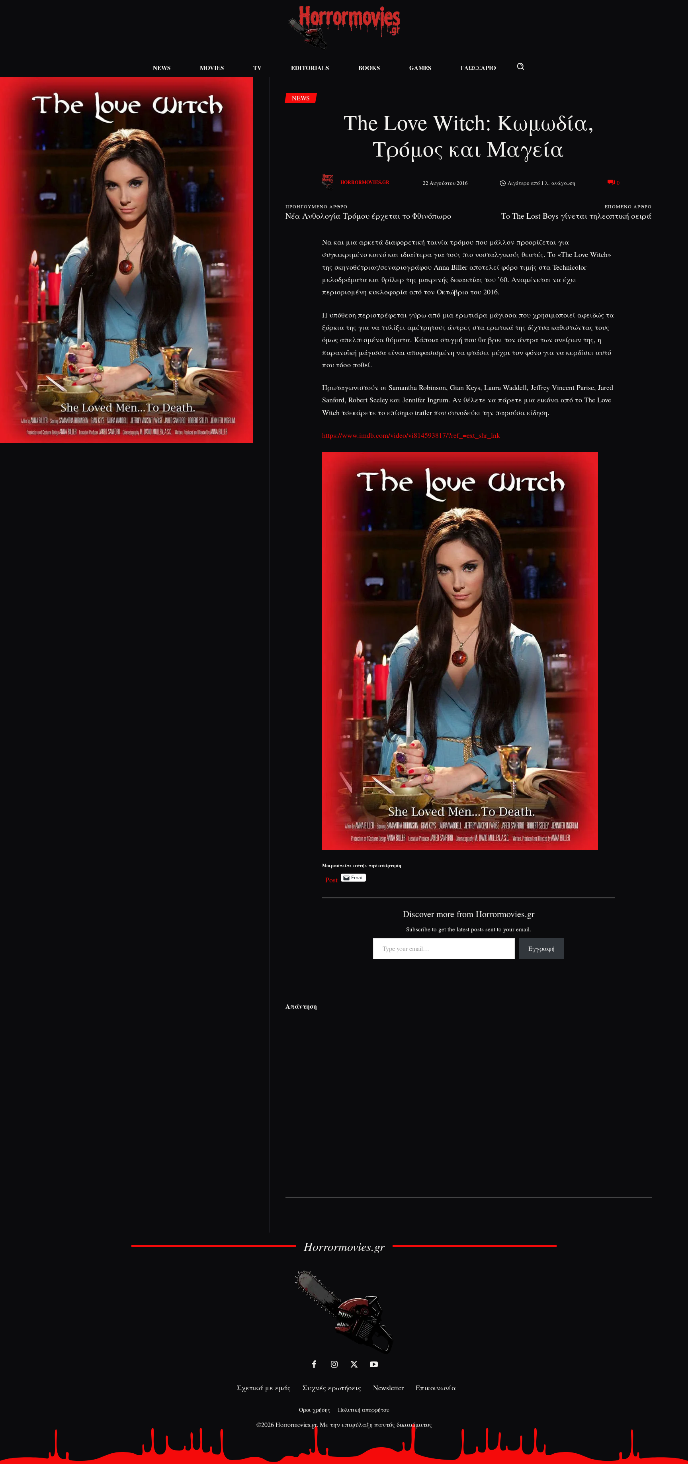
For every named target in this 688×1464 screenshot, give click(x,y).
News (301, 98)
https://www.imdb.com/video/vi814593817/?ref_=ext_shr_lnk (411, 435)
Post (331, 878)
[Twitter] (354, 1364)
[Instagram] (334, 1364)
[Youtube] (374, 1364)
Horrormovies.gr (364, 182)
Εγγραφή (541, 948)
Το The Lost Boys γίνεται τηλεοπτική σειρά (576, 215)
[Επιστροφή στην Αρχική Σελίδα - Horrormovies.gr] (344, 1311)
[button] (520, 66)
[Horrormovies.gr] (328, 182)
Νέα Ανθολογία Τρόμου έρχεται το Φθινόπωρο (368, 215)
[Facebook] (314, 1364)
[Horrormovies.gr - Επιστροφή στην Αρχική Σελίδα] (344, 28)
